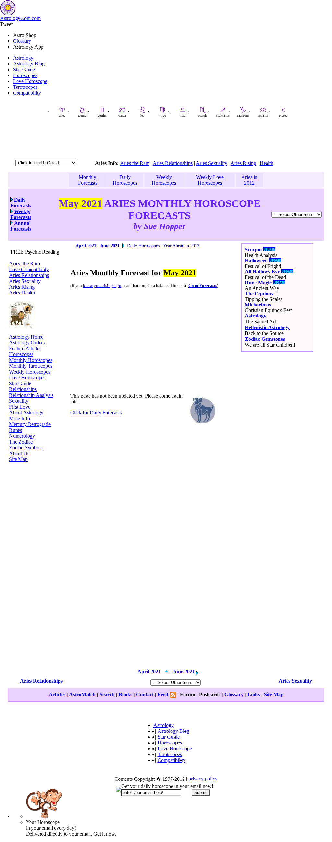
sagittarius (223, 115)
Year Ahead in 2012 (181, 245)
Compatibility (27, 93)
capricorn (243, 115)
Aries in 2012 (249, 180)
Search (107, 694)
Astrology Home (26, 337)
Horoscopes (25, 75)
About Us (19, 453)
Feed (163, 694)
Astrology (23, 58)
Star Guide (24, 69)
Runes (15, 430)
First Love (19, 406)
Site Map (18, 459)
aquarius (263, 115)
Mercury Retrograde (30, 424)
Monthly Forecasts (87, 180)
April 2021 (86, 245)
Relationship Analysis (31, 395)
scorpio (203, 115)
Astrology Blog (29, 63)
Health (266, 163)
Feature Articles (25, 348)
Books (125, 694)
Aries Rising (243, 163)
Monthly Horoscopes (30, 360)
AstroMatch (82, 694)
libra (182, 115)
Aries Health (22, 292)
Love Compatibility (29, 269)
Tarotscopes (25, 87)
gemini (102, 115)
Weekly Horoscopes (164, 180)
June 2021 (110, 245)
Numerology (22, 436)
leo (142, 115)
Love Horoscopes (27, 377)
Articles (57, 694)
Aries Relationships (173, 163)
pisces (283, 115)
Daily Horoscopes (125, 180)
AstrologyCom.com (20, 18)
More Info (19, 418)
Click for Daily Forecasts (96, 412)
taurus (82, 115)
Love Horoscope (30, 81)
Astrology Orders (27, 342)
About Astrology (26, 412)
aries (62, 115)
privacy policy (203, 778)
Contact (145, 694)
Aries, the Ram (24, 263)
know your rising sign (102, 285)
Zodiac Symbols (25, 447)
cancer (122, 115)
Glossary (22, 41)
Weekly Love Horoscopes (210, 180)
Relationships (23, 389)
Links (253, 694)
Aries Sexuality (211, 163)
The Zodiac (21, 441)
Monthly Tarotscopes (30, 366)
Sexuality (18, 401)
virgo (162, 115)
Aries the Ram (134, 163)
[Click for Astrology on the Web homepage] (22, 326)
